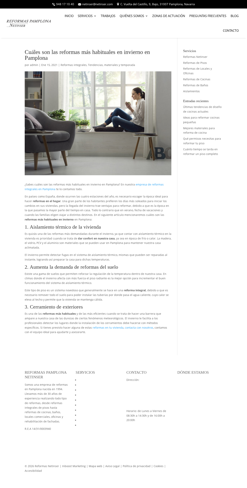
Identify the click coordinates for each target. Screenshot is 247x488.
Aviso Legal (112, 466)
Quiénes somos (132, 16)
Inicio (69, 16)
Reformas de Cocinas (196, 79)
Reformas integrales (74, 65)
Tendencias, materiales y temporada (111, 65)
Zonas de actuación (168, 16)
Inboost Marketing (74, 466)
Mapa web (85, 425)
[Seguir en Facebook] (219, 467)
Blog (235, 16)
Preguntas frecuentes (207, 16)
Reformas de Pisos (195, 63)
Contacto (231, 30)
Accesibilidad (33, 471)
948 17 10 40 (65, 4)
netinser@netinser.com (97, 4)
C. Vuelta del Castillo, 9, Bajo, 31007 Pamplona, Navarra (157, 4)
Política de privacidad (137, 466)
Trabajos (108, 16)
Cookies (158, 466)
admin (34, 65)
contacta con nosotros (139, 327)
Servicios (85, 16)
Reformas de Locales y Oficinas (98, 390)
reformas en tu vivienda (108, 327)
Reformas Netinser (195, 57)
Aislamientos (191, 91)
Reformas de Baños (195, 85)
